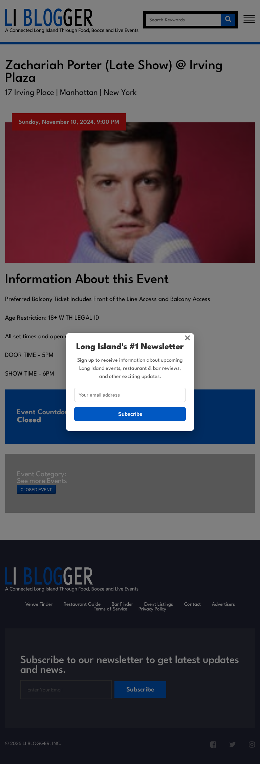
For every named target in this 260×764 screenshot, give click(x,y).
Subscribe (130, 414)
